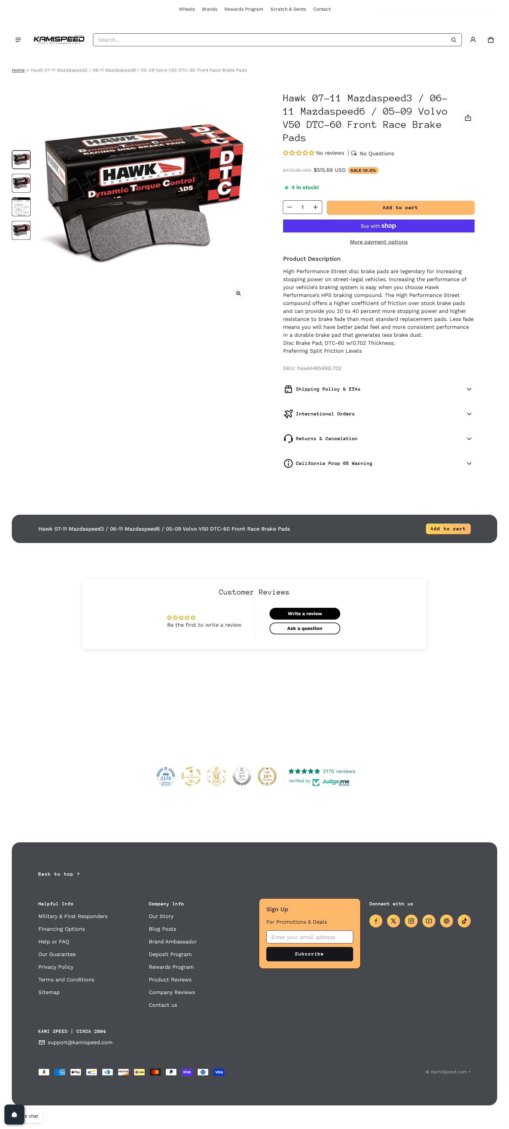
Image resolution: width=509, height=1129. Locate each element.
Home (18, 70)
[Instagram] (411, 921)
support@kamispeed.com (80, 1042)
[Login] (473, 39)
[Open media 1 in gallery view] (21, 159)
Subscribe (309, 954)
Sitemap (49, 992)
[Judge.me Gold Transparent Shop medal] (191, 776)
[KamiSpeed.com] (58, 39)
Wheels (187, 9)
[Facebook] (375, 921)
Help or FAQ (53, 941)
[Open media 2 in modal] (143, 197)
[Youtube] (428, 921)
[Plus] (315, 207)
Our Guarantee (57, 954)
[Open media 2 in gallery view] (21, 183)
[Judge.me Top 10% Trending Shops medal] (267, 776)
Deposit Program (170, 954)
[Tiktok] (464, 921)
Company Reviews (172, 992)
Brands (209, 9)
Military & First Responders (73, 916)
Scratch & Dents (288, 9)
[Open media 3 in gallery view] (21, 206)
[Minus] (289, 207)
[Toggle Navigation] (18, 39)
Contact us (163, 1005)
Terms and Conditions (66, 979)
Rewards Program (243, 9)
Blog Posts (162, 929)
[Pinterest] (446, 921)
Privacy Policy (55, 967)
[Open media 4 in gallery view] (21, 230)
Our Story (161, 916)
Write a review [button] (305, 613)
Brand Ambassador (173, 941)
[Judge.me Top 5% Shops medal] (241, 776)
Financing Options (61, 929)
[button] (490, 39)
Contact (321, 9)
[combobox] (277, 39)
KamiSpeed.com (449, 1071)
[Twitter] (393, 921)
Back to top (56, 874)
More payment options (379, 242)
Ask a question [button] (304, 628)
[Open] (14, 1115)
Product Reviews (170, 979)
